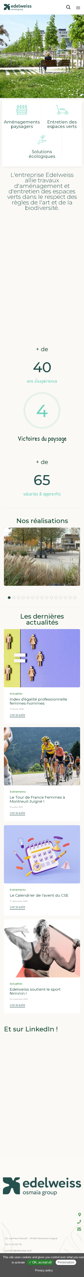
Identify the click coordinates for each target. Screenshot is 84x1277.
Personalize (66, 1262)
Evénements (18, 791)
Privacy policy (44, 1270)
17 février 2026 (17, 709)
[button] (17, 715)
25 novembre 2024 (19, 999)
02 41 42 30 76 (13, 1244)
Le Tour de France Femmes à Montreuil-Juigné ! (37, 799)
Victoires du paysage (42, 438)
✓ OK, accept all (40, 1262)
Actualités (16, 693)
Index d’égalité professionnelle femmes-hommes (38, 701)
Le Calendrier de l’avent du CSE (39, 895)
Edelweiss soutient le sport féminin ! (35, 991)
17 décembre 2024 (19, 901)
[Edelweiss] (17, 7)
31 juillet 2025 (16, 807)
